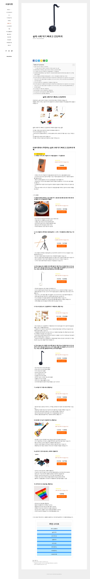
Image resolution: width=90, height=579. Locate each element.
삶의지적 (54, 532)
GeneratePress (59, 574)
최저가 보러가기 (62, 168)
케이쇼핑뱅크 (54, 528)
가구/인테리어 (9, 12)
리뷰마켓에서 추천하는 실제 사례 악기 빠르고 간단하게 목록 (47, 69)
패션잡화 (9, 39)
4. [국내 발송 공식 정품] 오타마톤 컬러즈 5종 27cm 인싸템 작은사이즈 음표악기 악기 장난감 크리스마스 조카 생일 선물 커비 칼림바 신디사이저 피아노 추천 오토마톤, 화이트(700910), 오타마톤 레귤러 (54, 79)
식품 (9, 28)
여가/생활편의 (9, 31)
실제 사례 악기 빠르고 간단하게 (41, 66)
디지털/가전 (9, 17)
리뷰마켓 (9, 4)
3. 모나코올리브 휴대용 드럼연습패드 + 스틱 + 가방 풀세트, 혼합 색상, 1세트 (50, 76)
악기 (47, 561)
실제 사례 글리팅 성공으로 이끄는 (40, 564)
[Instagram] (9, 51)
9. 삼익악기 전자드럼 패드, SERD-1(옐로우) (44, 91)
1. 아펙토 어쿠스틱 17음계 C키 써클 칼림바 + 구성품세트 (46, 71)
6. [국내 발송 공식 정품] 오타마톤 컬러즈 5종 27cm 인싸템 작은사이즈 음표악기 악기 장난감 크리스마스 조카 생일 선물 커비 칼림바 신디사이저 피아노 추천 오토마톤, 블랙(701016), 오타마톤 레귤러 (54, 85)
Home (8, 9)
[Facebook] (6, 51)
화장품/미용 (9, 42)
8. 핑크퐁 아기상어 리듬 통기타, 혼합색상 (44, 90)
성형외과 (54, 539)
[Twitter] (12, 51)
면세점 (9, 20)
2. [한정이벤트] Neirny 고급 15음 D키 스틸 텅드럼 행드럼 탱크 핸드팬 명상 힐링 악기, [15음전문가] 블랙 (54, 73)
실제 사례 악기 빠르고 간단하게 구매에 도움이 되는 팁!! (48, 68)
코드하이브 (54, 536)
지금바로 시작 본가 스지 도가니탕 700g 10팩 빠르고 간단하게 (45, 563)
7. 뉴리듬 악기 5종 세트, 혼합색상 (41, 88)
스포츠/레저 (9, 26)
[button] (11, 9)
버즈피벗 (54, 543)
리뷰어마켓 (54, 554)
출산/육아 (9, 34)
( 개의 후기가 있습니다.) (62, 162)
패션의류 (9, 37)
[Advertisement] (54, 49)
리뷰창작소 (54, 550)
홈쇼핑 (9, 45)
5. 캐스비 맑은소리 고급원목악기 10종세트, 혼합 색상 (45, 82)
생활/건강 (9, 23)
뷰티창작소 (54, 546)
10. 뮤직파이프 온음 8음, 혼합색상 (42, 93)
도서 (9, 15)
